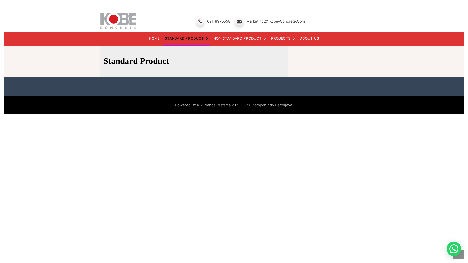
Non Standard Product (237, 38)
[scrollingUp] (458, 254)
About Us (309, 38)
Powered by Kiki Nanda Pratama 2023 (208, 105)
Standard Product (184, 38)
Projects (281, 38)
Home (154, 38)
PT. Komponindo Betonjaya (269, 105)
